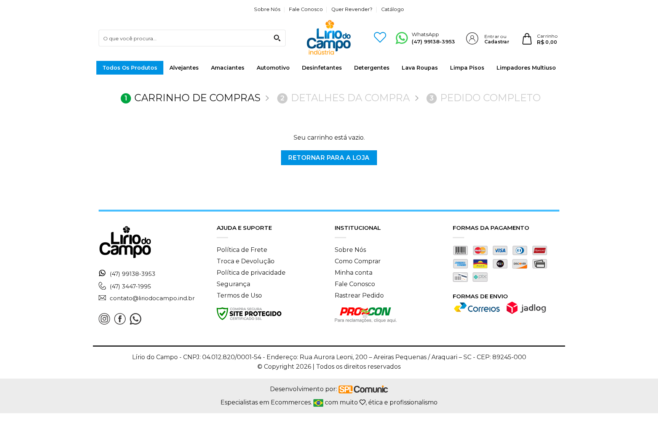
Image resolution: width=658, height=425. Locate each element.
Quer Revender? (351, 9)
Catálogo (392, 9)
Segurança (233, 284)
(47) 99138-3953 (132, 274)
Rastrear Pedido (359, 295)
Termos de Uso (239, 295)
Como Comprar (358, 261)
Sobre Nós (267, 9)
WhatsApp (433, 38)
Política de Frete (242, 249)
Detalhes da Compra (345, 97)
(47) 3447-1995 (130, 286)
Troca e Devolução (246, 261)
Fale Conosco (306, 9)
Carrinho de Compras (192, 97)
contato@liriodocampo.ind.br (152, 298)
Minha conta (353, 272)
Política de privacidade (251, 272)
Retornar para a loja (328, 157)
